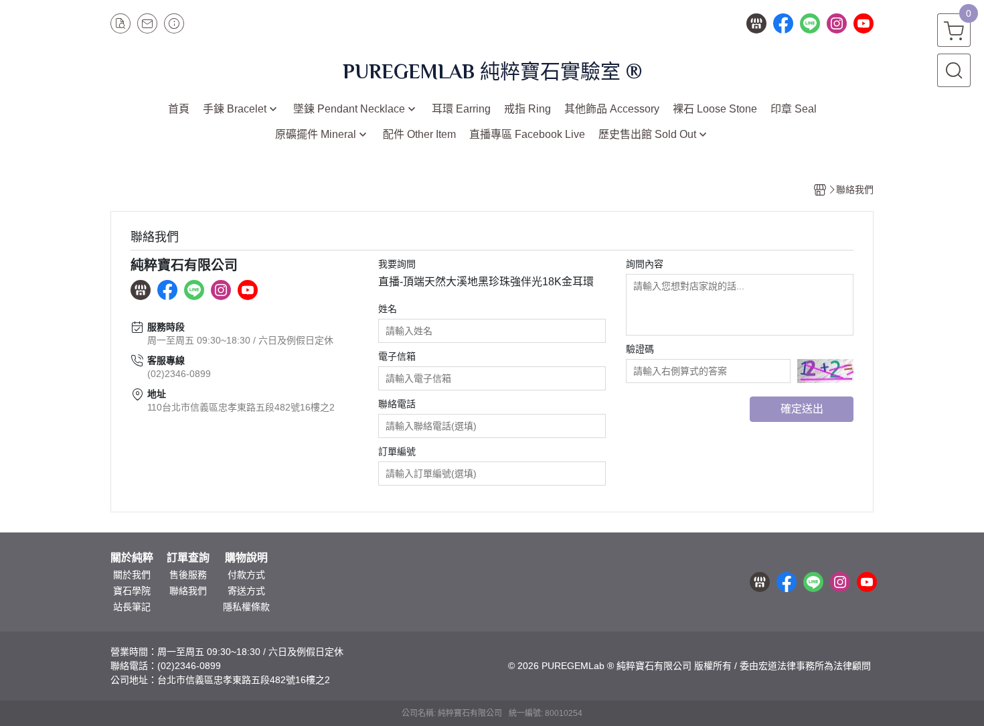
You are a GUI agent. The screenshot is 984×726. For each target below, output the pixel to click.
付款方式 (246, 574)
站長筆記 (132, 606)
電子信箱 (397, 356)
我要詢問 (397, 264)
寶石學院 (132, 590)
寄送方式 (246, 590)
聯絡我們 (188, 590)
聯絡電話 (397, 403)
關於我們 (132, 574)
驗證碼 (640, 349)
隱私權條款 (246, 606)
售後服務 (188, 574)
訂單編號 (397, 451)
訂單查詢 (188, 558)
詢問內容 (644, 264)
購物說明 (246, 558)
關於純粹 (131, 558)
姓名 (387, 308)
